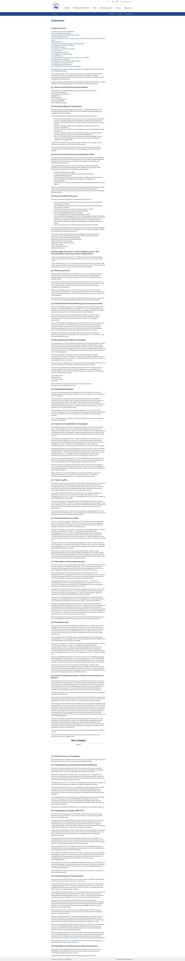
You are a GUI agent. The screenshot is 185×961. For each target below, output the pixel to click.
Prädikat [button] (67, 8)
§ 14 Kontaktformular (56, 56)
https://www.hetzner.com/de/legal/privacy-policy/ (63, 385)
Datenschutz (61, 959)
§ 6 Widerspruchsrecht (57, 42)
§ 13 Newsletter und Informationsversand (61, 54)
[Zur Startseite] (55, 6)
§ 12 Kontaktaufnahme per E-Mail (59, 52)
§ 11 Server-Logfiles (56, 50)
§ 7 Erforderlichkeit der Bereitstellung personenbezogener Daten (67, 43)
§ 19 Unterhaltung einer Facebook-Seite (61, 64)
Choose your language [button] (125, 1)
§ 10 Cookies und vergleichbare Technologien (63, 49)
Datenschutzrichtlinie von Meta (79, 940)
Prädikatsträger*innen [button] (81, 8)
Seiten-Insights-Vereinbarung (70, 942)
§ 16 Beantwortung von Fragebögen (60, 59)
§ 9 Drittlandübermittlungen (58, 47)
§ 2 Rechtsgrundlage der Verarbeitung (61, 33)
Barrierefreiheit (68, 959)
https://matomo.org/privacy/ (58, 736)
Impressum (54, 959)
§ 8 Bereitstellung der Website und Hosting (62, 45)
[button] (120, 14)
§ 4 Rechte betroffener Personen (59, 37)
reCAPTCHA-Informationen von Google (82, 870)
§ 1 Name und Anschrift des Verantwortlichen (62, 31)
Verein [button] (94, 8)
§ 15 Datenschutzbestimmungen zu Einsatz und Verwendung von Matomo (70, 57)
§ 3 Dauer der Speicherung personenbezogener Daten (65, 35)
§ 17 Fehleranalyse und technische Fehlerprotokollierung (66, 61)
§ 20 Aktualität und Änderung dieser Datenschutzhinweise (66, 66)
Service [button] (118, 8)
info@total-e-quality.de (61, 102)
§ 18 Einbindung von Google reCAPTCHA (62, 63)
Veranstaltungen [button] (106, 8)
